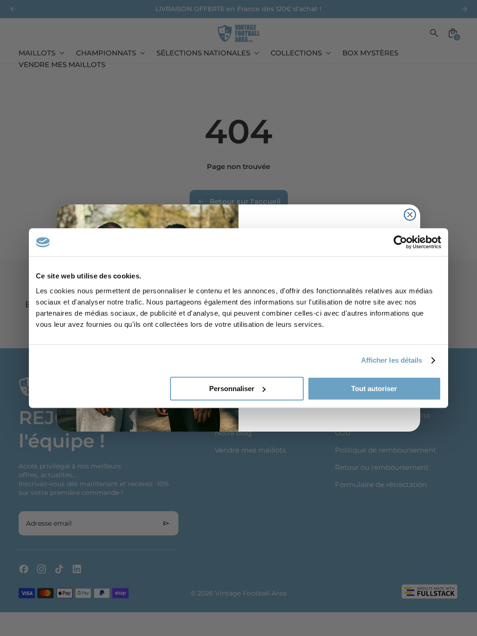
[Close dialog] (410, 214)
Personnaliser (231, 388)
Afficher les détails (391, 360)
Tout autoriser (374, 388)
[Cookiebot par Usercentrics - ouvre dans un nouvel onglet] (400, 242)
